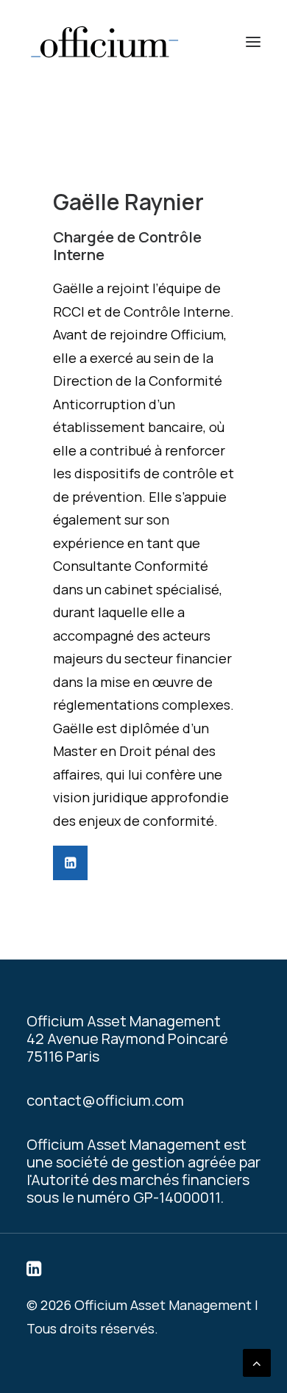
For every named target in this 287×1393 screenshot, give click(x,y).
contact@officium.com (105, 1100)
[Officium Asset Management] (104, 42)
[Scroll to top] (257, 1361)
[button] (253, 42)
